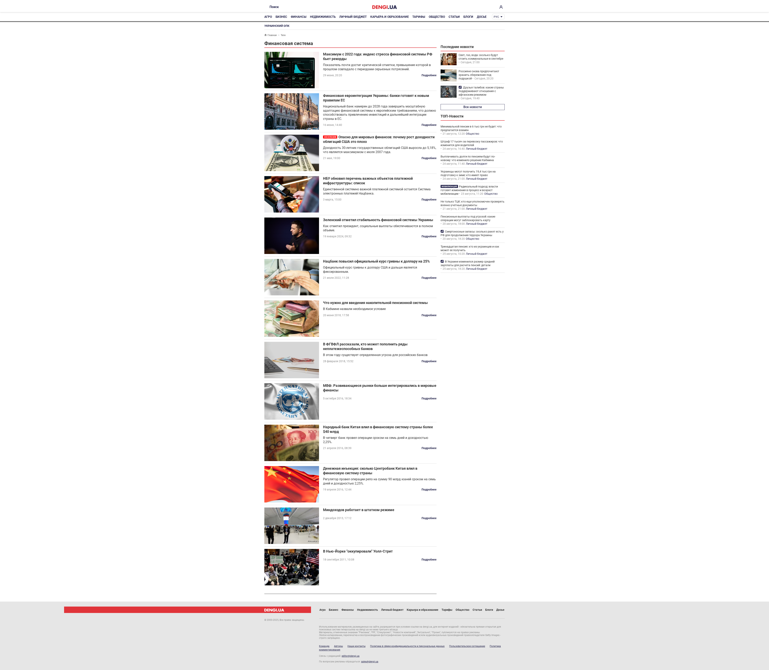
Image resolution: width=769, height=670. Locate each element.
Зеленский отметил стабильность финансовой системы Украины (378, 220)
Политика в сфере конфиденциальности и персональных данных (407, 646)
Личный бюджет (353, 17)
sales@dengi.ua (369, 661)
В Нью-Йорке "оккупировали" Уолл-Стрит (358, 551)
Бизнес (281, 17)
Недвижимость (323, 17)
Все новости (472, 107)
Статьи (454, 17)
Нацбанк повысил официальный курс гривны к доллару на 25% (376, 261)
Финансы (298, 17)
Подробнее (429, 75)
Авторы (338, 646)
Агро (268, 17)
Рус (496, 16)
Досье (481, 17)
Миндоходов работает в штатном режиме (358, 510)
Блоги (468, 17)
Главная (272, 35)
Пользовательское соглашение (467, 646)
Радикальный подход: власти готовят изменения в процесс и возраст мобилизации (469, 190)
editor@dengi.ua (350, 656)
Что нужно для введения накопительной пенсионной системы (375, 303)
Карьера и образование (389, 17)
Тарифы (418, 17)
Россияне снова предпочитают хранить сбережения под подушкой (479, 75)
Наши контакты (356, 646)
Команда (324, 646)
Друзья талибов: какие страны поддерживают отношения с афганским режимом (481, 91)
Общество (437, 17)
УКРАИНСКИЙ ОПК (276, 25)
